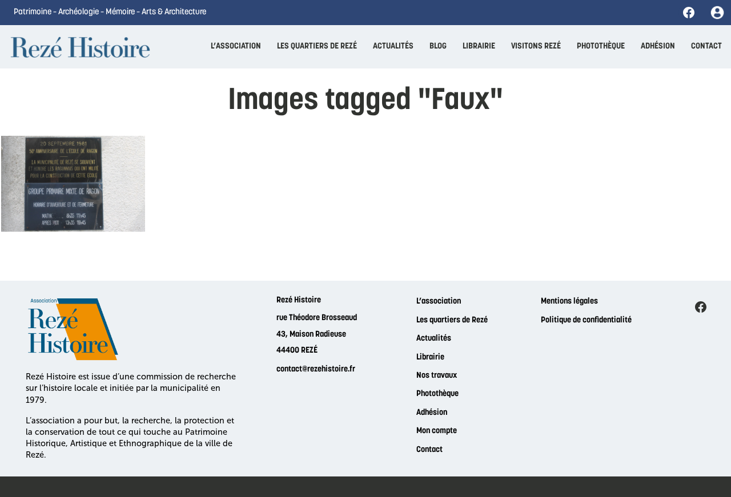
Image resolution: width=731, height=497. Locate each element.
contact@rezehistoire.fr (315, 369)
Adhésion (431, 413)
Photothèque (437, 394)
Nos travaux (436, 375)
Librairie (430, 357)
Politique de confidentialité (586, 320)
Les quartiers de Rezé (452, 320)
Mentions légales (569, 301)
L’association (438, 301)
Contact (429, 450)
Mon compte (436, 431)
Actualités (433, 338)
